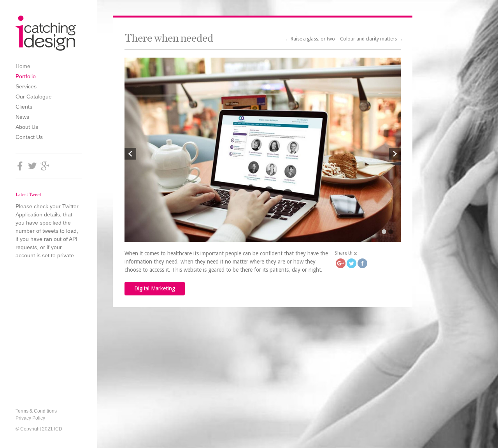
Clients (24, 107)
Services (26, 86)
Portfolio (26, 76)
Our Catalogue (34, 96)
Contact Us (29, 137)
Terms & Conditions (36, 411)
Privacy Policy (30, 418)
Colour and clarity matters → (371, 39)
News (22, 117)
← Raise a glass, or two (310, 39)
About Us (27, 127)
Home (23, 66)
